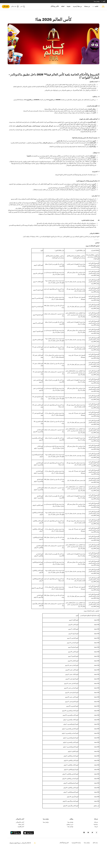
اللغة (104, 1)
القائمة (96, 6)
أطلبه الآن (5, 6)
